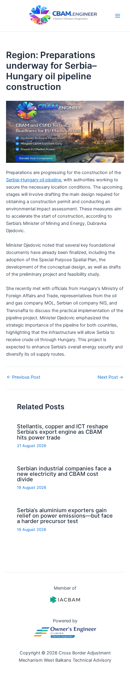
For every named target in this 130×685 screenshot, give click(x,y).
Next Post (110, 377)
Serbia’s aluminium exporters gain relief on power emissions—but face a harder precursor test (65, 515)
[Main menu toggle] (117, 15)
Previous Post (23, 377)
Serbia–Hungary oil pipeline (33, 180)
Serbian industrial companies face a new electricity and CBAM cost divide (64, 473)
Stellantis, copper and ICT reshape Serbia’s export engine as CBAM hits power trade (62, 431)
